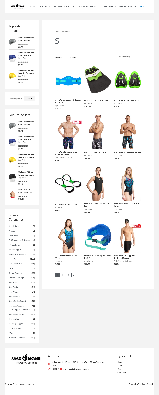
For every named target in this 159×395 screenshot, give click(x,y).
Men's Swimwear (15, 263)
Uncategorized (15, 328)
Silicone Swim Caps (16, 277)
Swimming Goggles (16, 306)
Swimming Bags (15, 296)
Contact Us (122, 372)
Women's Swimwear (17, 337)
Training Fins (14, 319)
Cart (119, 369)
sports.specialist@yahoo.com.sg (76, 369)
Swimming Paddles (16, 314)
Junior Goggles (15, 249)
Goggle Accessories (22, 309)
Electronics (13, 235)
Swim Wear (13, 292)
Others (12, 268)
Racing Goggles (15, 273)
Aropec (12, 231)
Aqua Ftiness (14, 226)
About (119, 365)
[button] (49, 6)
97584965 (54, 369)
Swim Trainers (14, 287)
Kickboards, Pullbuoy (17, 254)
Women (12, 333)
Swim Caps (13, 282)
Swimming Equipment (17, 301)
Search (29, 99)
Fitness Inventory (16, 245)
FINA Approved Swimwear (19, 240)
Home (57, 32)
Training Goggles (16, 323)
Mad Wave (13, 259)
